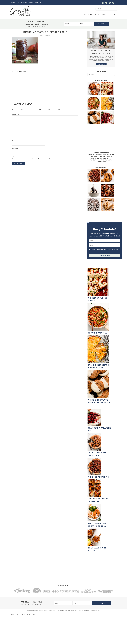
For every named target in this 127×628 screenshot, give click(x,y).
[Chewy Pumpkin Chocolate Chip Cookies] (107, 176)
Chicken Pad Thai (98, 333)
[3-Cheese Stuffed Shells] (107, 89)
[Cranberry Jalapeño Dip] (107, 118)
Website (15, 149)
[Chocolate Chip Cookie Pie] (94, 450)
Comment (16, 114)
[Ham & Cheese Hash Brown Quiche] (107, 103)
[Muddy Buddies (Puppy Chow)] (94, 205)
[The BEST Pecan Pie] (94, 176)
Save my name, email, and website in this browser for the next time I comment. (39, 159)
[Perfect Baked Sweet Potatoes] (94, 89)
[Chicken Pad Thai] (94, 103)
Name (14, 133)
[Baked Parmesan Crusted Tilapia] (94, 520)
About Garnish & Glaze (25, 2)
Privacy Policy (96, 610)
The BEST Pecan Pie (98, 477)
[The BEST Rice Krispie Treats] (107, 205)
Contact (38, 2)
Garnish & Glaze (20, 11)
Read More (101, 64)
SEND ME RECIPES (104, 255)
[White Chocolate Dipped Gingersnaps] (94, 118)
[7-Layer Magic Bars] (107, 190)
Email (14, 141)
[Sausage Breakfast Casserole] (94, 496)
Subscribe (101, 24)
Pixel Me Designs (112, 615)
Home (13, 2)
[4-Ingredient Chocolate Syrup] (94, 190)
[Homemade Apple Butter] (94, 545)
